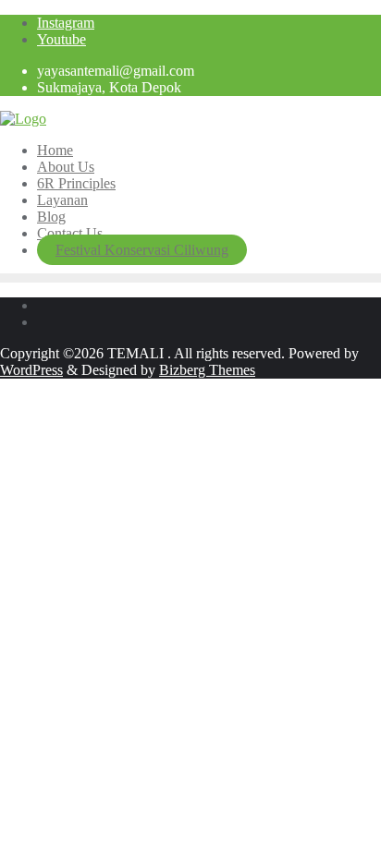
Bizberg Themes (207, 370)
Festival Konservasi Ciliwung (141, 250)
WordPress (31, 370)
